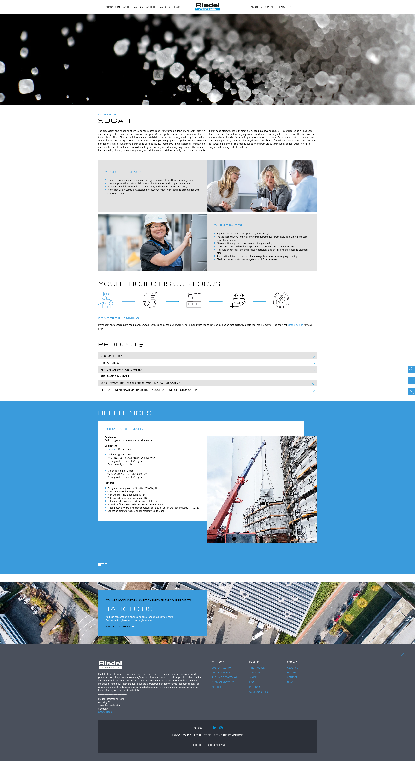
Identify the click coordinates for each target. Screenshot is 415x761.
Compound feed (258, 691)
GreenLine (218, 687)
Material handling (145, 7)
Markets (165, 7)
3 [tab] (106, 564)
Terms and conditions (228, 735)
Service (177, 7)
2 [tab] (102, 564)
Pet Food (254, 687)
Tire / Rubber (257, 667)
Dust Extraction (221, 667)
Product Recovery (223, 682)
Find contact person (118, 626)
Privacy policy (181, 735)
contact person (295, 324)
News (281, 7)
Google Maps (105, 711)
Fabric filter (110, 449)
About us (256, 7)
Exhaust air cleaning (117, 7)
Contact (270, 7)
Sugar (253, 677)
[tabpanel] (207, 477)
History (291, 672)
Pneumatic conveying (224, 677)
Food (252, 682)
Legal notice (202, 735)
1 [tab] (99, 564)
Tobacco (254, 672)
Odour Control (221, 672)
